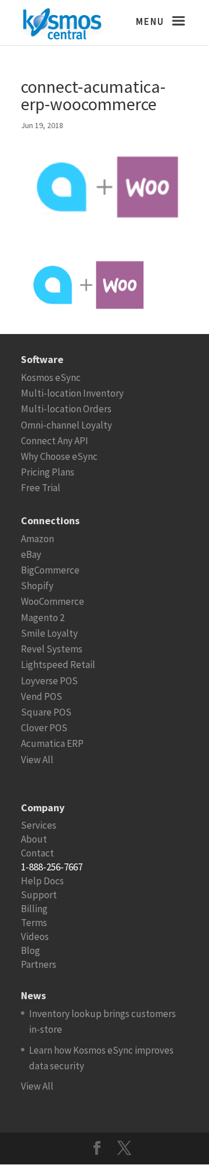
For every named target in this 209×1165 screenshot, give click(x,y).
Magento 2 (42, 617)
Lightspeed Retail (58, 664)
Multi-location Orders (66, 408)
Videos (35, 936)
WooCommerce (52, 601)
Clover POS (44, 727)
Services (38, 825)
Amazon (37, 538)
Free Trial (40, 487)
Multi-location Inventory (72, 393)
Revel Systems (51, 649)
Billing (34, 908)
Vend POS (41, 696)
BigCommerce (50, 570)
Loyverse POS (49, 680)
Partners (38, 964)
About (34, 839)
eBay (31, 554)
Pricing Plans (47, 472)
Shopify (37, 585)
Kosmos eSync (51, 377)
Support (39, 894)
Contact (37, 853)
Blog (30, 950)
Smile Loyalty (49, 633)
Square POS (46, 712)
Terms (34, 922)
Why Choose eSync (59, 456)
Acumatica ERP (52, 743)
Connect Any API (54, 440)
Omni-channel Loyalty (66, 425)
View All (37, 759)
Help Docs (42, 880)
